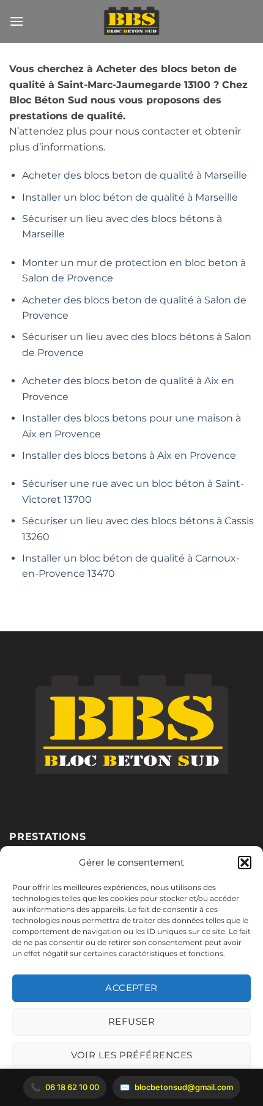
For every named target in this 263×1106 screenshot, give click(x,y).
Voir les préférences (132, 1055)
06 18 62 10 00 (72, 1087)
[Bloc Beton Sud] (131, 21)
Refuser (131, 1021)
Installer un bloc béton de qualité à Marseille (130, 197)
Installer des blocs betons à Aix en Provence (129, 455)
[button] (245, 862)
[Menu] (16, 21)
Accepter (131, 987)
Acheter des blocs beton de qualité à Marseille (134, 175)
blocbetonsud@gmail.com (184, 1087)
